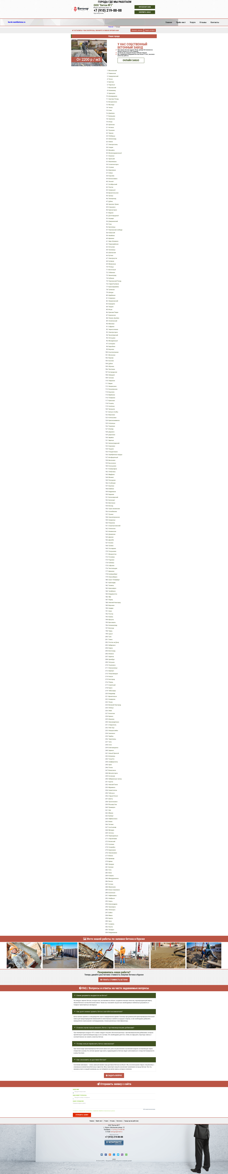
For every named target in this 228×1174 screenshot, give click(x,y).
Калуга (110, 676)
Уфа (109, 597)
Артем (110, 861)
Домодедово (112, 96)
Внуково (111, 349)
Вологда (111, 628)
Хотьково (111, 247)
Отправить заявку (82, 1115)
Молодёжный (113, 341)
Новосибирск (112, 577)
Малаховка (112, 264)
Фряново (111, 571)
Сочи (110, 745)
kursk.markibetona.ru (16, 22)
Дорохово (111, 434)
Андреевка (112, 491)
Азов (110, 873)
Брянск (110, 716)
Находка (111, 864)
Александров (112, 904)
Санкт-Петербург (114, 580)
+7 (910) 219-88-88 (108, 10)
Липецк (111, 708)
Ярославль (112, 622)
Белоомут (111, 500)
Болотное (111, 713)
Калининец (112, 90)
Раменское (112, 73)
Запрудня (111, 375)
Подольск (111, 85)
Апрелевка (112, 170)
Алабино (111, 488)
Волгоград (111, 651)
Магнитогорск (113, 773)
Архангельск (112, 696)
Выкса (110, 881)
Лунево (110, 545)
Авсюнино (111, 460)
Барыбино (111, 346)
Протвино (111, 369)
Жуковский (112, 87)
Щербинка (111, 295)
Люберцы (111, 136)
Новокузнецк (112, 668)
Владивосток (112, 594)
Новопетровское (114, 517)
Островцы (111, 423)
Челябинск (112, 591)
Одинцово (111, 93)
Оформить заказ (145, 12)
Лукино (110, 514)
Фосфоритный (113, 457)
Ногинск (111, 127)
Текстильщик (112, 568)
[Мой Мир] (114, 1155)
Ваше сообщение (78, 1101)
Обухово (111, 366)
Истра (110, 122)
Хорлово (111, 486)
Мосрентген (112, 554)
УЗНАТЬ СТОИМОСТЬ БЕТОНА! (115, 980)
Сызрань (111, 924)
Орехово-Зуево (113, 204)
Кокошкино (112, 466)
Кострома (111, 776)
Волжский (111, 841)
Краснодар (112, 582)
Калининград (112, 625)
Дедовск (111, 432)
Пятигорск (111, 910)
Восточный (112, 269)
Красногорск (112, 210)
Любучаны (112, 471)
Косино (110, 543)
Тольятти (111, 759)
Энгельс (111, 833)
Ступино (111, 167)
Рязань (110, 682)
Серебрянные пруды (115, 454)
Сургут (110, 634)
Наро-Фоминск (113, 241)
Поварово (111, 397)
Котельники (112, 417)
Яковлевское (112, 389)
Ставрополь (112, 725)
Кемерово (111, 699)
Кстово (110, 884)
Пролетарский (113, 335)
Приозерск (112, 907)
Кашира (111, 218)
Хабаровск (112, 645)
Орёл (110, 764)
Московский (112, 70)
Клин (110, 110)
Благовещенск (113, 747)
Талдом (110, 306)
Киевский (111, 232)
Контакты (215, 22)
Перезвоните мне (145, 7)
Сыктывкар (112, 827)
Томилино (111, 426)
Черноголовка (113, 329)
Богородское (112, 372)
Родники (111, 560)
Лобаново (111, 272)
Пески (110, 79)
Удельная (111, 158)
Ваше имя (76, 1089)
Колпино (111, 844)
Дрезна (110, 537)
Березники (112, 850)
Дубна (110, 201)
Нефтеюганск (112, 818)
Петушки (111, 662)
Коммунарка (112, 469)
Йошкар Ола (112, 804)
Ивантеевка (112, 161)
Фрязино (111, 238)
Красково (111, 400)
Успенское (111, 528)
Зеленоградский (113, 443)
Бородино (111, 304)
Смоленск (111, 733)
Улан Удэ (111, 727)
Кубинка (111, 278)
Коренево (111, 446)
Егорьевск (111, 207)
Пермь (110, 599)
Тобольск (111, 793)
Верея (110, 383)
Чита (110, 742)
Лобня (110, 173)
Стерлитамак (112, 838)
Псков (110, 767)
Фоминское (112, 531)
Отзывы (203, 22)
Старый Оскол (113, 796)
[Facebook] (106, 1155)
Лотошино (111, 338)
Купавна (111, 261)
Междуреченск (113, 878)
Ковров (111, 875)
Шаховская (112, 252)
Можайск (111, 150)
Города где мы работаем (131, 1121)
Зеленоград (112, 139)
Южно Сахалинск (114, 890)
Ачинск (110, 855)
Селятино (111, 406)
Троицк (110, 195)
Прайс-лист (181, 22)
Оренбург (111, 659)
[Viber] (122, 1155)
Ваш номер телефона (79, 1095)
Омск (110, 611)
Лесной (110, 181)
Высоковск (112, 463)
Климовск (111, 298)
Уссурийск (111, 847)
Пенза (110, 702)
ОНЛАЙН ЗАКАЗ (131, 60)
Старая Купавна (113, 284)
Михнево (111, 323)
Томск (110, 639)
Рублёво (111, 562)
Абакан (110, 813)
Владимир (111, 693)
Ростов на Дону (113, 642)
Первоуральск (113, 836)
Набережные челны (115, 779)
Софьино (111, 565)
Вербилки (111, 395)
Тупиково (111, 289)
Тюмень (111, 585)
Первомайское (113, 244)
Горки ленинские (114, 508)
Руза (110, 224)
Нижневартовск (113, 722)
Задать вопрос (150, 30)
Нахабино (111, 235)
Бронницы (111, 227)
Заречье (111, 440)
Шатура (110, 292)
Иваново (111, 719)
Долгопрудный (113, 215)
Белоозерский (113, 497)
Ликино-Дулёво (113, 318)
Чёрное (110, 133)
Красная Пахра (113, 312)
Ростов (110, 614)
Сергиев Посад (113, 99)
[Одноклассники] (110, 1155)
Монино (111, 477)
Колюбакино (112, 511)
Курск (110, 688)
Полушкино (112, 551)
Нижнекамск (112, 853)
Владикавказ (112, 932)
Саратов (111, 656)
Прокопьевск (112, 801)
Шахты (110, 799)
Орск (110, 921)
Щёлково (111, 124)
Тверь (110, 631)
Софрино (111, 326)
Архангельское (113, 193)
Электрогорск (113, 332)
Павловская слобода (115, 230)
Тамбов (110, 736)
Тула (109, 636)
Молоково (111, 355)
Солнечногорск (113, 164)
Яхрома (110, 358)
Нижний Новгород (114, 602)
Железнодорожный (115, 153)
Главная (169, 22)
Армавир (111, 858)
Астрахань (111, 756)
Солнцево (111, 343)
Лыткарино (112, 548)
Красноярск (112, 588)
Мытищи (111, 104)
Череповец (112, 739)
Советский (111, 685)
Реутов (110, 187)
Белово (110, 867)
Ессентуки (111, 892)
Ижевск (111, 653)
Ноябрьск (111, 898)
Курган (110, 781)
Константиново (113, 352)
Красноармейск (113, 286)
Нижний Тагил (113, 784)
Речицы (111, 267)
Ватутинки (111, 503)
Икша (110, 309)
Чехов (110, 107)
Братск (110, 918)
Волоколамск (112, 178)
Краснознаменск (114, 420)
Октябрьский (112, 184)
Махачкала (112, 887)
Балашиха (111, 116)
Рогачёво (111, 557)
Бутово (110, 255)
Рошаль (111, 403)
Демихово (111, 534)
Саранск (111, 750)
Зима (110, 710)
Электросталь (113, 144)
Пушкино (111, 130)
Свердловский (113, 76)
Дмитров (111, 113)
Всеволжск (112, 770)
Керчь (110, 901)
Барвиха (111, 494)
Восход (110, 506)
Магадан (111, 830)
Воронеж (111, 605)
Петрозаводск (113, 673)
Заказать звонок (137, 30)
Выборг (110, 816)
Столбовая (111, 483)
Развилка (111, 523)
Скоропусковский (114, 525)
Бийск (110, 912)
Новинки (111, 156)
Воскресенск (112, 102)
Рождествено (113, 451)
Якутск (110, 927)
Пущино (111, 449)
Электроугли (112, 258)
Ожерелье (111, 520)
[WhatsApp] (126, 1155)
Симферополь (113, 762)
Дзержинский (113, 221)
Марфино (111, 474)
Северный (111, 190)
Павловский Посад (114, 281)
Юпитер (110, 429)
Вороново (111, 415)
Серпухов (111, 119)
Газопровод (112, 198)
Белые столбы (113, 412)
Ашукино (111, 392)
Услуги (192, 22)
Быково (111, 360)
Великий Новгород (114, 705)
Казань (110, 616)
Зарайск (111, 437)
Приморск (111, 807)
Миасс (110, 915)
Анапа (110, 821)
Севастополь (112, 790)
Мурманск (111, 787)
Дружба (111, 540)
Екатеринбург (112, 574)
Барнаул (111, 671)
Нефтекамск (112, 895)
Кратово (111, 82)
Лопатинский (112, 321)
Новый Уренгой (113, 753)
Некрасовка (112, 386)
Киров (110, 648)
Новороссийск (113, 730)
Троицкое (111, 409)
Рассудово (112, 480)
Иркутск (111, 619)
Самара (110, 608)
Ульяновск (112, 665)
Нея (109, 810)
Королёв (111, 176)
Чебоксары (112, 690)
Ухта (109, 870)
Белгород (111, 679)
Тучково (111, 378)
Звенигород (112, 275)
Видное (110, 213)
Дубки (110, 363)
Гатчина (110, 824)
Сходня (110, 147)
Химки (110, 141)
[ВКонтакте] (102, 1155)
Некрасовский (113, 301)
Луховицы (111, 250)
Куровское (112, 315)
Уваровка (111, 380)
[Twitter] (118, 1155)
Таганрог (111, 929)
